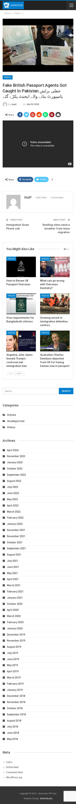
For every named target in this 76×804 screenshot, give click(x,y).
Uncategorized (15, 421)
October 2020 (14, 603)
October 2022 (14, 468)
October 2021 (14, 542)
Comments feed (14, 772)
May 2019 (12, 665)
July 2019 (12, 653)
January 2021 (15, 597)
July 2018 (12, 726)
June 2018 (13, 732)
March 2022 (14, 511)
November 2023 (16, 456)
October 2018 (14, 708)
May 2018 (12, 739)
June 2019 (13, 659)
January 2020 (15, 628)
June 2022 (13, 493)
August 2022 (14, 481)
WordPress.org (14, 777)
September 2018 (16, 714)
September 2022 (16, 474)
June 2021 (13, 567)
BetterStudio (46, 798)
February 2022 (15, 517)
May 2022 (12, 499)
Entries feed (12, 767)
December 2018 (16, 695)
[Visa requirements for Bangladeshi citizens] (21, 304)
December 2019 (16, 634)
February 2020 (15, 622)
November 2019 (16, 640)
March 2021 (14, 585)
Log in (9, 762)
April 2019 (13, 671)
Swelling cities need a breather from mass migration (56, 228)
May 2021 (12, 573)
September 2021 (16, 548)
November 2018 (16, 702)
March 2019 (14, 677)
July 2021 (12, 560)
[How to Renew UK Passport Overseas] (21, 267)
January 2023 (15, 462)
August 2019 (14, 646)
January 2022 (15, 523)
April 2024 (13, 450)
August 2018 (14, 720)
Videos (7, 77)
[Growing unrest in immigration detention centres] (55, 304)
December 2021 (16, 530)
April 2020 (13, 609)
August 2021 (14, 554)
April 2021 (13, 579)
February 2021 (15, 591)
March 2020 (14, 616)
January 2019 (15, 689)
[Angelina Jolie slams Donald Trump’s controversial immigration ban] (21, 341)
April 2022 (13, 505)
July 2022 (12, 487)
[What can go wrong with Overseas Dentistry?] (55, 267)
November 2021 (16, 536)
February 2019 (15, 683)
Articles (11, 414)
